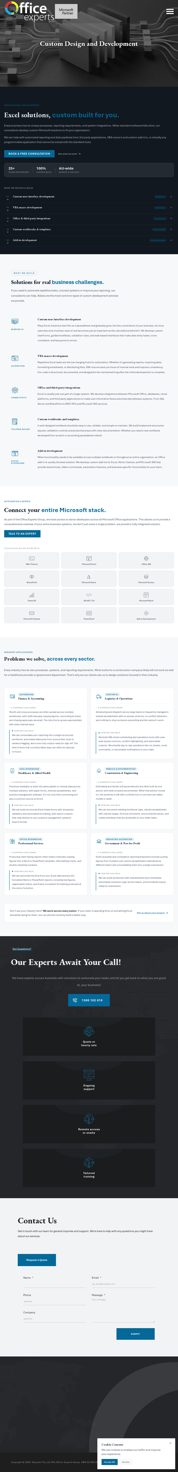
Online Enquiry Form (148, 1394)
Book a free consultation (29, 154)
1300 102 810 (23, 1414)
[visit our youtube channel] (24, 1437)
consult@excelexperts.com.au (34, 1420)
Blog (60, 1412)
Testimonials (65, 1406)
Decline (126, 1462)
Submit (135, 1333)
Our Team (63, 1400)
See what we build (67, 153)
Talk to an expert (22, 533)
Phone (27, 1295)
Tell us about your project (151, 912)
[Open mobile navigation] (170, 12)
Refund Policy (144, 1419)
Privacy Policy (144, 1413)
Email (96, 1277)
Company (29, 1312)
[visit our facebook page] (12, 1437)
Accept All (109, 1462)
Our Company (66, 1395)
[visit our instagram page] (18, 1437)
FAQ (138, 1400)
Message (98, 1295)
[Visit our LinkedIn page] (29, 1437)
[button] (89, 1227)
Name (28, 1277)
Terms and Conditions (149, 1406)
